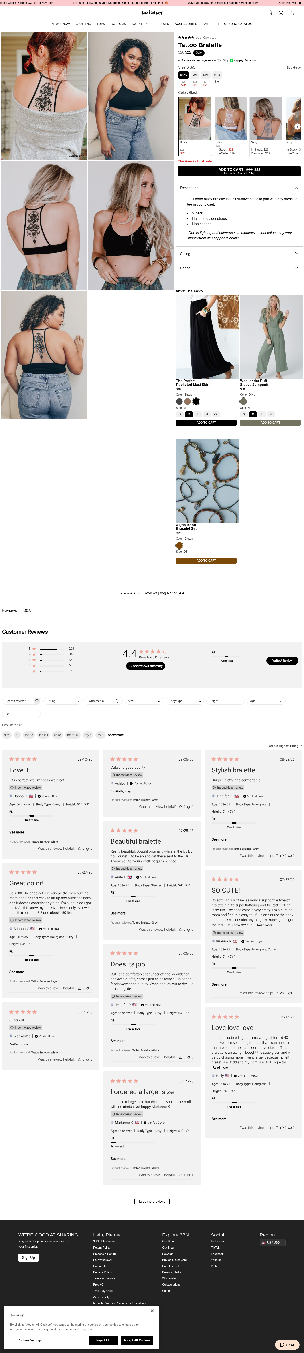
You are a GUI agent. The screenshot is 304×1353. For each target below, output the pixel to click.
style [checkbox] (88, 735)
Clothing (83, 24)
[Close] (152, 1311)
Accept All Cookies (137, 1340)
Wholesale (169, 1278)
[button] (293, 13)
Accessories (186, 24)
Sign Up (28, 1258)
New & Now (61, 24)
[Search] (270, 13)
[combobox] (62, 701)
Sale (207, 24)
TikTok (215, 1247)
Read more (264, 925)
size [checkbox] (7, 735)
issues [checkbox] (43, 735)
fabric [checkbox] (29, 735)
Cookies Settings (30, 1340)
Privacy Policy (102, 1272)
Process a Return (104, 1254)
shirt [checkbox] (100, 735)
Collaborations (171, 1284)
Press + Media (171, 1272)
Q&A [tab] (27, 610)
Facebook (217, 1254)
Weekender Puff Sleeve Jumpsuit (254, 382)
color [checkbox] (57, 735)
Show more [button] (116, 735)
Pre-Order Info (171, 1266)
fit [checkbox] (17, 735)
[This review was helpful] (79, 848)
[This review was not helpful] (87, 848)
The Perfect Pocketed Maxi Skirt (192, 382)
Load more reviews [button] (152, 1201)
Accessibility (101, 1297)
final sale (204, 161)
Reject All (103, 1340)
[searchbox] (17, 700)
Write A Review (282, 660)
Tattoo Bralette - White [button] (44, 841)
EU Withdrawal (102, 1260)
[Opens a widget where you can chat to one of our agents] (287, 1345)
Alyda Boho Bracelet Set (186, 526)
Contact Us (100, 1266)
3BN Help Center (104, 1241)
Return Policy (102, 1247)
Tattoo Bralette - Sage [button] (44, 981)
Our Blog (168, 1247)
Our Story (168, 1241)
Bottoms (118, 24)
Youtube (216, 1260)
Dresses (161, 24)
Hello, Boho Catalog (235, 24)
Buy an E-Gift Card (174, 1260)
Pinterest (217, 1266)
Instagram (217, 1241)
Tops (101, 24)
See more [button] (16, 832)
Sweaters (140, 24)
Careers (167, 1291)
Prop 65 (98, 1284)
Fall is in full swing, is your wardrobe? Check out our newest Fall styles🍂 (120, 2)
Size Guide (293, 67)
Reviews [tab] (9, 610)
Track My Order (103, 1291)
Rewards (167, 1254)
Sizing (185, 254)
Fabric (185, 268)
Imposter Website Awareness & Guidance (120, 1303)
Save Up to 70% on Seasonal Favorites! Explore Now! (223, 2)
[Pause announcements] (300, 3)
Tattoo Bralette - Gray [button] (145, 799)
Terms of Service (104, 1278)
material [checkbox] (73, 735)
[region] (81, 1327)
